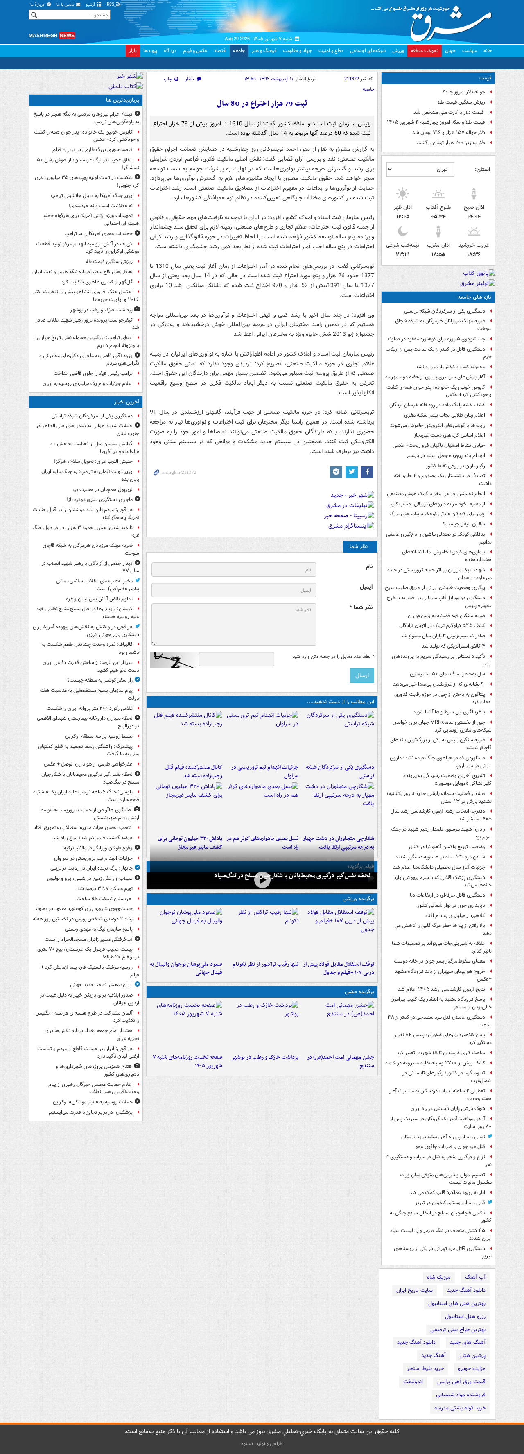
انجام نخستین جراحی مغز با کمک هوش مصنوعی (436, 494)
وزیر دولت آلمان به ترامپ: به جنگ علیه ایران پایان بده (90, 475)
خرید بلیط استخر (425, 1368)
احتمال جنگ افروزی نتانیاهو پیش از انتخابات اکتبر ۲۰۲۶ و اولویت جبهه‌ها (85, 295)
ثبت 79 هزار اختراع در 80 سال (262, 103)
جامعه (239, 50)
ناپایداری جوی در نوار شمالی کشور (451, 905)
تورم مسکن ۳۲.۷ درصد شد (105, 888)
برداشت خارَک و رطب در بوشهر (264, 1057)
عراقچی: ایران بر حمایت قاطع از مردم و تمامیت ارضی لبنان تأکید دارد (88, 1052)
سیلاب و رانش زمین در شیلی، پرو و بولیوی (90, 878)
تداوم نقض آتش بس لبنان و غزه (99, 599)
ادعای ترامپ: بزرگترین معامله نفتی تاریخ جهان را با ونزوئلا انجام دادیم (87, 341)
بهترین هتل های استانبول (457, 1303)
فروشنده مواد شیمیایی (461, 1395)
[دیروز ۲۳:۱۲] (338, 932)
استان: (482, 169)
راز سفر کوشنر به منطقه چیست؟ (100, 680)
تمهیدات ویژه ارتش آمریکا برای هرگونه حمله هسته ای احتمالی (91, 219)
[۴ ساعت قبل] (338, 1025)
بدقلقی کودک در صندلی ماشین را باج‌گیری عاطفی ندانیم (439, 538)
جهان (450, 50)
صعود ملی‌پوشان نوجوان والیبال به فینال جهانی (186, 969)
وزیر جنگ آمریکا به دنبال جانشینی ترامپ (92, 195)
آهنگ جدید (433, 1355)
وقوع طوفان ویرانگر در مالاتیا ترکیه (98, 848)
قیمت (485, 78)
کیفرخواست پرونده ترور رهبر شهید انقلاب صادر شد (87, 324)
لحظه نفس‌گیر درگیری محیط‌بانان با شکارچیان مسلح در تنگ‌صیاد (292, 875)
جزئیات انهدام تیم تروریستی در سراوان (264, 772)
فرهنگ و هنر (264, 50)
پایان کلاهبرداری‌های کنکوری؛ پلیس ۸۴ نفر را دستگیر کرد (442, 1038)
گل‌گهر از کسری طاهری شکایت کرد (97, 282)
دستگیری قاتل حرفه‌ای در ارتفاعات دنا (447, 895)
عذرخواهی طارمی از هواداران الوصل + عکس (88, 764)
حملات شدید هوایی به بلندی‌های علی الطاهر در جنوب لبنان (87, 429)
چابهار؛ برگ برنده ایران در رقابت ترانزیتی (91, 868)
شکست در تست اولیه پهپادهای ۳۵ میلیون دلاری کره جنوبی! (87, 181)
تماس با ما (65, 5)
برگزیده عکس (359, 991)
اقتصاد (220, 50)
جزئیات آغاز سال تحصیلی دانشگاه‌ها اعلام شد (439, 867)
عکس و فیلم (195, 50)
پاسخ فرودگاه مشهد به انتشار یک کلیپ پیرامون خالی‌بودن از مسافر (441, 1003)
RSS (111, 5)
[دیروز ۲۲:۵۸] (262, 932)
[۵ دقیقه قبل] (338, 735)
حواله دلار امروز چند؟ (464, 92)
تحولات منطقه (424, 50)
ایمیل (366, 587)
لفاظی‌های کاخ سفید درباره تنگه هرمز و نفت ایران (82, 272)
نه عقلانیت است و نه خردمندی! (101, 206)
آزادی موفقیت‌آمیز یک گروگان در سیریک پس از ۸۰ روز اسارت (441, 1122)
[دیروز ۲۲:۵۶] (186, 932)
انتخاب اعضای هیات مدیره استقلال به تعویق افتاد (82, 827)
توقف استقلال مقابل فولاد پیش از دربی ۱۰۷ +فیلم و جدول (338, 969)
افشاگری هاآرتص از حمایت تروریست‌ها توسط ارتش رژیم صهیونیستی (89, 814)
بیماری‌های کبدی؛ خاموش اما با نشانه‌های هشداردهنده (447, 556)
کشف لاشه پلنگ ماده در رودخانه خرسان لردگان (437, 405)
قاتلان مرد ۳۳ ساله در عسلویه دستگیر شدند (440, 857)
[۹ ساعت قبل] (186, 1025)
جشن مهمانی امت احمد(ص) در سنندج (340, 1062)
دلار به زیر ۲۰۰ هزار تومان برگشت (450, 143)
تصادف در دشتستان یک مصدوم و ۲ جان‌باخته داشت (443, 479)
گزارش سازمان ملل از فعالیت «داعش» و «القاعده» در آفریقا (94, 447)
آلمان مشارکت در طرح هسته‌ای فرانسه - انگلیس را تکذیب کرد (87, 1017)
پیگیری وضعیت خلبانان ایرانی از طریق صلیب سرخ (435, 587)
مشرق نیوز (434, 20)
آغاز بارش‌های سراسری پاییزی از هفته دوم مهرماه (435, 377)
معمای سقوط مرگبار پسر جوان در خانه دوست (439, 961)
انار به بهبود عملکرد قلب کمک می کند (447, 1192)
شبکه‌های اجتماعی (368, 50)
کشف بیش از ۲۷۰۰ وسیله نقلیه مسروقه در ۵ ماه (435, 1063)
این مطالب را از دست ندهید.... (340, 702)
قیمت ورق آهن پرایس (461, 1381)
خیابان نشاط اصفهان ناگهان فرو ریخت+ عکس (439, 445)
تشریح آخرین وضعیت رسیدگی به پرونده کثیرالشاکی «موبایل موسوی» (447, 779)
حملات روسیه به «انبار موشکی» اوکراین (93, 1102)
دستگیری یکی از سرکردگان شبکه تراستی (444, 311)
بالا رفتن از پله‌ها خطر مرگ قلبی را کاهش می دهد (443, 929)
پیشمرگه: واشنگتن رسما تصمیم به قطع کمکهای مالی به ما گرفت (88, 750)
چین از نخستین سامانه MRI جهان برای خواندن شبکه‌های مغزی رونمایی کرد (442, 726)
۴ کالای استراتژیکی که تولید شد (453, 646)
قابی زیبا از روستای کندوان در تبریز (450, 1203)
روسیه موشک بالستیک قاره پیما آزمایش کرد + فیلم (90, 971)
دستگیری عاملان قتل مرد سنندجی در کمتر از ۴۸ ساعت (440, 1021)
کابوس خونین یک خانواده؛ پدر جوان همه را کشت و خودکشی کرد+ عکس (439, 391)
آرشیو (91, 5)
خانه (487, 50)
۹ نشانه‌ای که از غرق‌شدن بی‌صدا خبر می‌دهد (439, 684)
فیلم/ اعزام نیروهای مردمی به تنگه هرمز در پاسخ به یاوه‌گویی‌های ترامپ (86, 118)
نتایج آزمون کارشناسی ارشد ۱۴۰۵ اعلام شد (441, 989)
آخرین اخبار (126, 402)
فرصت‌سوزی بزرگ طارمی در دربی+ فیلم (92, 150)
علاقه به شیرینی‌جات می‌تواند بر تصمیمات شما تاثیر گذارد (442, 947)
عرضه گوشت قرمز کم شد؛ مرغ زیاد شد (92, 838)
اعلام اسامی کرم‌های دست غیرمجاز (449, 435)
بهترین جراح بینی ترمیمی (458, 1329)
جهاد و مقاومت (297, 50)
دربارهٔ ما (38, 5)
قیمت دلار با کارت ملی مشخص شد (449, 112)
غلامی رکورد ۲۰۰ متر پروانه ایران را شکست (90, 708)
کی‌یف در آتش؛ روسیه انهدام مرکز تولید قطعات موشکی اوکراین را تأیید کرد (87, 248)
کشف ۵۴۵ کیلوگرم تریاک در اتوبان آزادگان (442, 626)
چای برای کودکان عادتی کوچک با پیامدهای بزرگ (437, 514)
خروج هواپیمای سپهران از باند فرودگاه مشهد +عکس (443, 975)
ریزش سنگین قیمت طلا (461, 102)
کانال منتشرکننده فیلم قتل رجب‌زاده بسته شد (193, 772)
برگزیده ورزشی (358, 899)
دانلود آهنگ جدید (466, 1290)
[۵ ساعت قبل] (186, 735)
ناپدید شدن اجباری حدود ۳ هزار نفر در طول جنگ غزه (85, 531)
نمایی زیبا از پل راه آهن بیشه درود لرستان (443, 1137)
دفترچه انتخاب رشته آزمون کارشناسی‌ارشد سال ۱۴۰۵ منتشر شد (441, 815)
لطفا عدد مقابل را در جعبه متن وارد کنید (333, 656)
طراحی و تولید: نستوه (262, 1443)
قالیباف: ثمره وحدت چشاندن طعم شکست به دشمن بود (90, 648)
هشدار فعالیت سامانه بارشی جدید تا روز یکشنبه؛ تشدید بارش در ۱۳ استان (439, 797)
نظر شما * (361, 607)
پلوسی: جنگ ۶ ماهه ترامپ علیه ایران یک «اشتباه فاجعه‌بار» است (86, 796)
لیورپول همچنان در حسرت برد (102, 490)
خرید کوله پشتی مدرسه (460, 1408)
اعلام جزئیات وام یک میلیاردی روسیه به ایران (88, 383)
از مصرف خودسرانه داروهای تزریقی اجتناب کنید (437, 504)
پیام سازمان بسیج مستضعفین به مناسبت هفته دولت (89, 694)
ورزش (398, 50)
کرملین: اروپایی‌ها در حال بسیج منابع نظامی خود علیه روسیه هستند (87, 613)
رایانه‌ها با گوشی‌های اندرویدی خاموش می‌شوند (437, 425)
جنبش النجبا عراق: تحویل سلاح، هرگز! (93, 461)
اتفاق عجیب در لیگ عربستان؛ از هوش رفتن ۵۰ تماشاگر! (88, 164)
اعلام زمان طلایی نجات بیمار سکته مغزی (444, 415)
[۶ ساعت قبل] (186, 806)
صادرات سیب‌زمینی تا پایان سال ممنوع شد (442, 636)
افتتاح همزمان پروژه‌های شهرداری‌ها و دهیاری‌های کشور (97, 1070)
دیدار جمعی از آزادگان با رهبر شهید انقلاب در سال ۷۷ (90, 567)
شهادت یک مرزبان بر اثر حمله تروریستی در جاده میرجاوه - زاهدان (439, 574)
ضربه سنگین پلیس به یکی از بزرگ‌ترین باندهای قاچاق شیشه (441, 744)
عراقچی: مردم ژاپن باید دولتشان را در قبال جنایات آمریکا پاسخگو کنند (86, 513)
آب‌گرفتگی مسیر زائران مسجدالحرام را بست (89, 939)
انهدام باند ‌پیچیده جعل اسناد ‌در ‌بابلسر (446, 456)
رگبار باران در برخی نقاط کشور (455, 466)
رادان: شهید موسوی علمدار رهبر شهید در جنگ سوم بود (441, 833)
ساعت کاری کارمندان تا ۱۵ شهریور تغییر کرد (441, 1053)
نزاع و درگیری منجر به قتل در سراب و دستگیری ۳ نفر (438, 1161)
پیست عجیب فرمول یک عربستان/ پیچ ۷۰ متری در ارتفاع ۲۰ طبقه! (88, 953)
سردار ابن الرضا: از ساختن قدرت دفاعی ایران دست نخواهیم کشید (91, 666)
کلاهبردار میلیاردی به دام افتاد (455, 916)
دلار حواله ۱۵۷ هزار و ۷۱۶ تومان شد (448, 132)
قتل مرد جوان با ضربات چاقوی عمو (450, 1147)
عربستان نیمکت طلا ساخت (105, 899)
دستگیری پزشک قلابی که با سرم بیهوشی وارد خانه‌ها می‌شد (443, 881)
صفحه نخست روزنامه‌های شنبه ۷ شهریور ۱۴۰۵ (187, 1062)
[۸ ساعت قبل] (262, 1025)
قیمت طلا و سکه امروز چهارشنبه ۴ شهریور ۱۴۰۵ (436, 122)
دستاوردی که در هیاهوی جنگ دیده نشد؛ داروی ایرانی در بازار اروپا (441, 762)
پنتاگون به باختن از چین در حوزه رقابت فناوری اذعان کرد (443, 698)
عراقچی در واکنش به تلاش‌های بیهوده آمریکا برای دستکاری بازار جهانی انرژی (86, 631)
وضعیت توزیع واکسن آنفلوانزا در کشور (446, 847)
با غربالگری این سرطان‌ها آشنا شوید (449, 712)
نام (369, 566)
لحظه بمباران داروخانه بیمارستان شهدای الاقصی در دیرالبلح (88, 722)
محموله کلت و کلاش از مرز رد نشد (450, 367)
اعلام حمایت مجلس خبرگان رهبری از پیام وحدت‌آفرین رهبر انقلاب (93, 1088)
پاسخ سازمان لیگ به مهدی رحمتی (99, 929)
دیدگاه (170, 50)
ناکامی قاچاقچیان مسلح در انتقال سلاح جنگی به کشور (441, 1217)
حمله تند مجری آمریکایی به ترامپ (99, 234)
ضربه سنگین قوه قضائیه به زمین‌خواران (446, 616)
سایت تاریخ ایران (414, 1290)
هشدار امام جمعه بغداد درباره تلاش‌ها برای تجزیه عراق (92, 1034)
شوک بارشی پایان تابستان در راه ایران (448, 1108)
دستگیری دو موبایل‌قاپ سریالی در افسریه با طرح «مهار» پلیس (439, 601)
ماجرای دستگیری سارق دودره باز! (99, 499)
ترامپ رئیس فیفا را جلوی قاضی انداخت (93, 373)
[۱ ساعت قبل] (262, 735)
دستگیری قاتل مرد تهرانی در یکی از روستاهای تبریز (443, 1252)
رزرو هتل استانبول (465, 1316)
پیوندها (150, 50)
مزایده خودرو (472, 1368)
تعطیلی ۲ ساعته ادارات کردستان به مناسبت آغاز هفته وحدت (440, 1095)
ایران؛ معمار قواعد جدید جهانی (101, 985)
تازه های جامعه (475, 297)
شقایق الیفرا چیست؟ (464, 524)
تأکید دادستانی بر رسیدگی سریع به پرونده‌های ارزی (442, 660)
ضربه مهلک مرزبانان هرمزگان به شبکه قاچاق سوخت (443, 325)
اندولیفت (413, 1381)
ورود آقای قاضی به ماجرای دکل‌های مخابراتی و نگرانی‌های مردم (89, 359)
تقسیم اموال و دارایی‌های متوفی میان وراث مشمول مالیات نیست (446, 1179)
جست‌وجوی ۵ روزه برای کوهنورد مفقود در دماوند (436, 339)
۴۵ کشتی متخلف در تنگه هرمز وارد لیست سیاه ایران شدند (441, 1234)
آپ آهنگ (475, 1277)
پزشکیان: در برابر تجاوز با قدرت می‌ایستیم (91, 1112)
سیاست (469, 50)
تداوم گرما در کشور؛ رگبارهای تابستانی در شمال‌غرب (447, 1077)
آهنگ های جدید (468, 1342)
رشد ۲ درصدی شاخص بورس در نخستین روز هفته (83, 919)
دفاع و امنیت (330, 50)
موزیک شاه (439, 1277)
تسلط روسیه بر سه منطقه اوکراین (99, 736)
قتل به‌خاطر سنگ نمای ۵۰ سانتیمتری (447, 674)
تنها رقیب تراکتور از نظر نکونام (265, 964)
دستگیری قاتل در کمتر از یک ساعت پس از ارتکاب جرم (439, 353)
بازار (133, 50)
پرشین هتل (473, 1355)
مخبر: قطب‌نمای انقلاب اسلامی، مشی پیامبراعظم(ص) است (97, 585)
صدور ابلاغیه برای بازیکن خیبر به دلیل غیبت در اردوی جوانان (89, 999)
